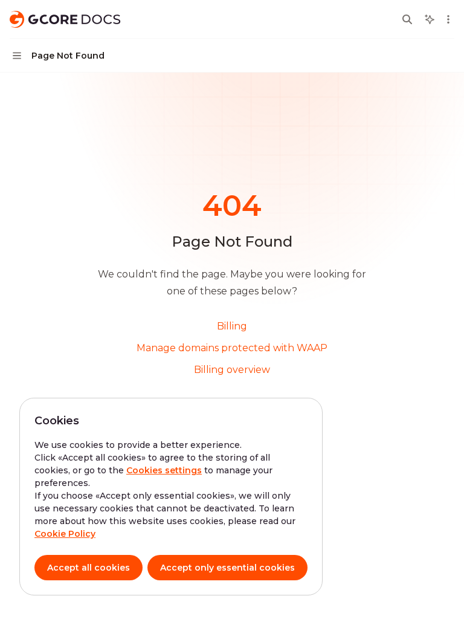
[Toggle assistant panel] (429, 19)
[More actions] (448, 19)
